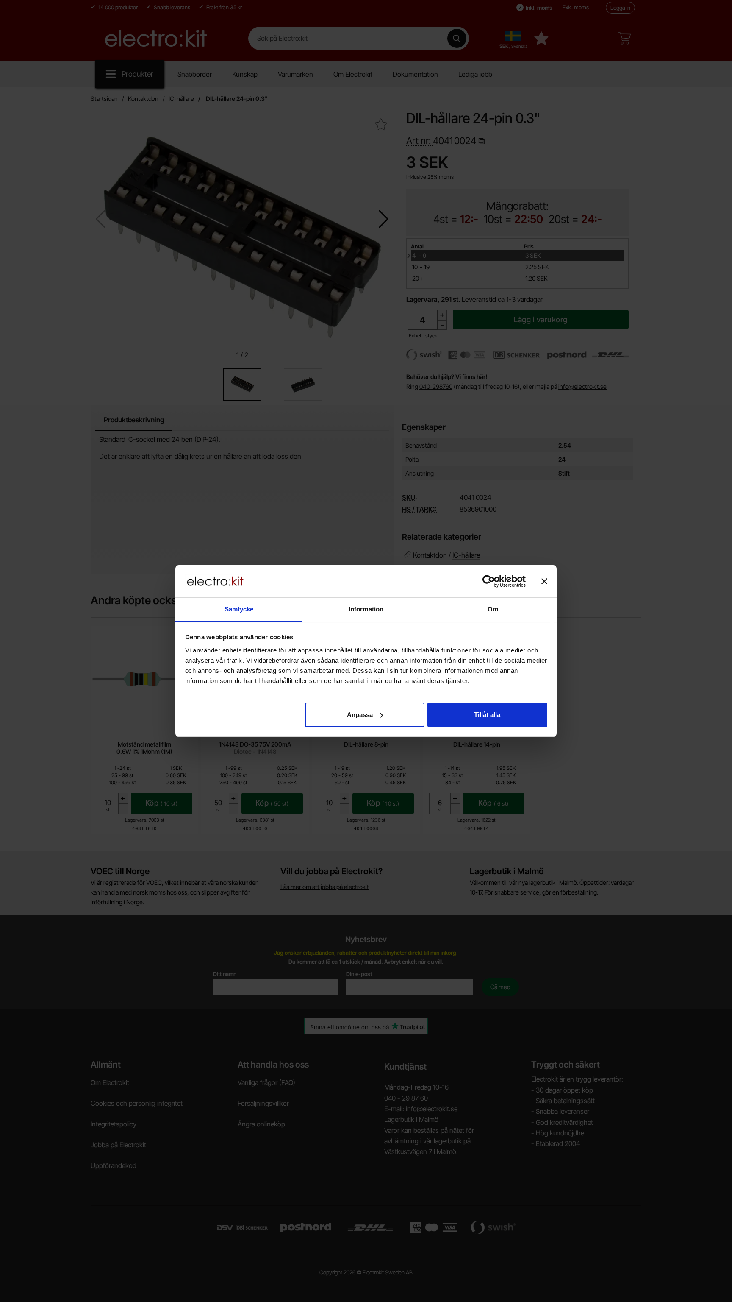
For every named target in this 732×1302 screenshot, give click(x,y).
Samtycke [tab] (239, 609)
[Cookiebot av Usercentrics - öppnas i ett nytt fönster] (489, 581)
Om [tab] (493, 609)
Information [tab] (366, 609)
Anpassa (360, 714)
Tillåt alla (487, 714)
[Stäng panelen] (544, 581)
